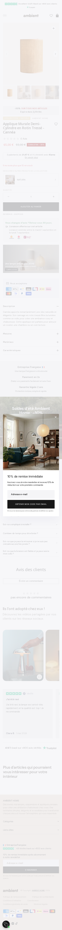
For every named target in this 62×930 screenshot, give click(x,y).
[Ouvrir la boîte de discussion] (6, 924)
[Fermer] (55, 417)
